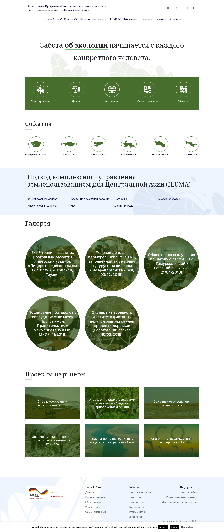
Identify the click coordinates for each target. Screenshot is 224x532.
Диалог (76, 101)
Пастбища (120, 198)
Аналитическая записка (42, 205)
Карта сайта (189, 492)
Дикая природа (123, 205)
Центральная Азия (140, 492)
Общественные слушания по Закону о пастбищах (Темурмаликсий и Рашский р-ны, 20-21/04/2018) (171, 263)
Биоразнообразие (169, 198)
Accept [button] (162, 527)
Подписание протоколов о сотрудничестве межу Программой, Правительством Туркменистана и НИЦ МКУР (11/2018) (52, 323)
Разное (159, 19)
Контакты (175, 19)
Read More (187, 526)
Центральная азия (36, 154)
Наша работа (51, 19)
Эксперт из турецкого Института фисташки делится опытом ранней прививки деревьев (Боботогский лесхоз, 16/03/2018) (112, 323)
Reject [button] (174, 527)
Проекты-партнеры (92, 19)
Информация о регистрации (179, 502)
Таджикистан (129, 154)
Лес (73, 205)
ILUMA (113, 19)
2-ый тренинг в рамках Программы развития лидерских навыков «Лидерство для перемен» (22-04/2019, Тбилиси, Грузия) (52, 263)
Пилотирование (40, 101)
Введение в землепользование (90, 198)
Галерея (145, 19)
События (69, 19)
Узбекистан (191, 154)
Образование (93, 502)
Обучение (183, 101)
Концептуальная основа (42, 198)
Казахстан (69, 154)
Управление (112, 101)
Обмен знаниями (147, 101)
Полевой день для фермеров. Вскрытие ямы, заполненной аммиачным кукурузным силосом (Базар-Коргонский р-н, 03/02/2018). (112, 263)
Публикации (130, 19)
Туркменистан (160, 154)
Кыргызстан (98, 154)
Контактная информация (181, 497)
